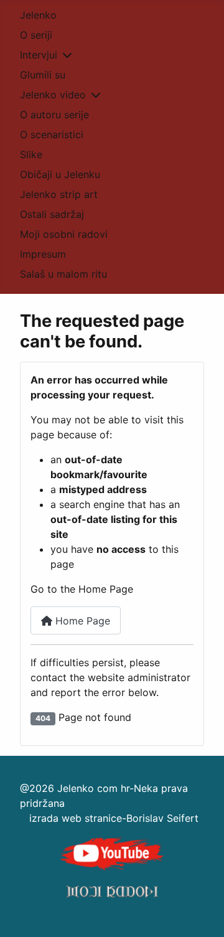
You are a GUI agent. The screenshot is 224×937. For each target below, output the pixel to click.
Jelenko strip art (59, 194)
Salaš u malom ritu (63, 274)
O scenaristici (51, 134)
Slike (31, 154)
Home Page (81, 620)
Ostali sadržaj (52, 214)
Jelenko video (53, 94)
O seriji (36, 35)
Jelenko (38, 15)
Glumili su (42, 74)
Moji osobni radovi (64, 234)
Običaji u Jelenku (60, 174)
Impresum (43, 254)
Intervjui (38, 55)
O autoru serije (54, 114)
